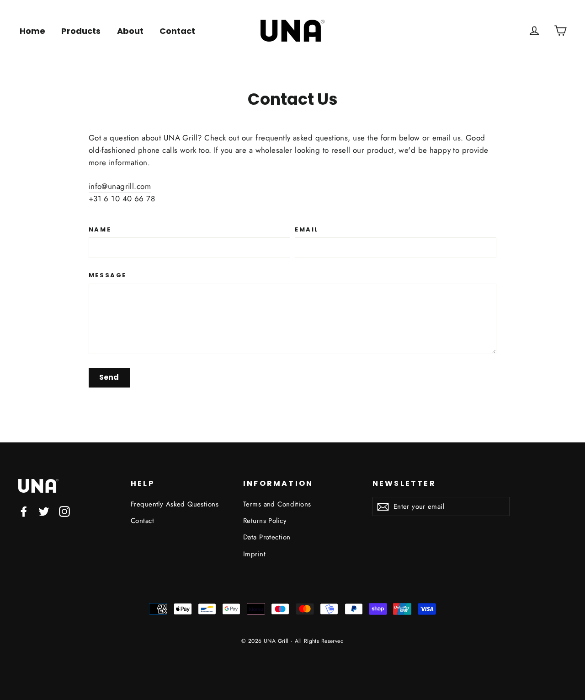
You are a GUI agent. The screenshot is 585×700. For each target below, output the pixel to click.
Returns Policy (265, 521)
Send (109, 377)
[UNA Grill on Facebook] (23, 511)
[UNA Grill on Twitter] (43, 511)
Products (81, 31)
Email (307, 229)
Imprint (254, 554)
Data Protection (266, 537)
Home (32, 31)
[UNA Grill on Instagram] (64, 511)
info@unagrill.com (120, 186)
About (130, 31)
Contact (177, 31)
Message (108, 275)
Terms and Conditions (277, 504)
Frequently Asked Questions (174, 504)
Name (100, 229)
